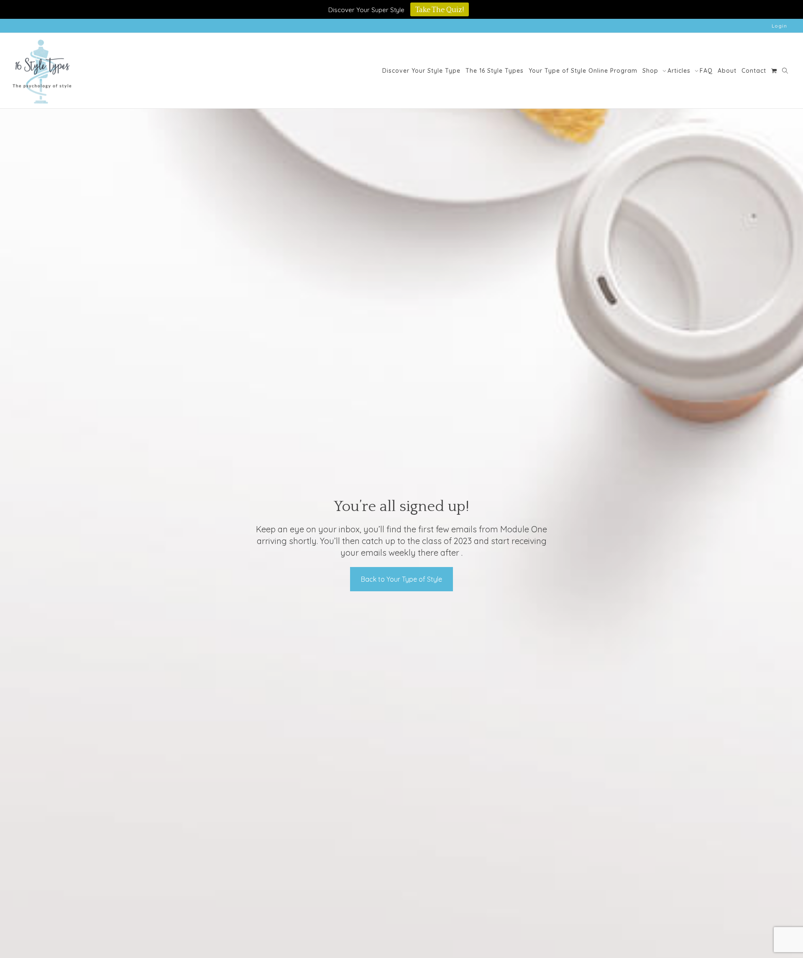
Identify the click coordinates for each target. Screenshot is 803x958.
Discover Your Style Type (421, 70)
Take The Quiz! (439, 10)
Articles (680, 70)
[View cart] (774, 70)
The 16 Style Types (494, 70)
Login (779, 26)
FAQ (706, 70)
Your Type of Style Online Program (583, 70)
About (727, 70)
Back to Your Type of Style (401, 579)
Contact (754, 70)
